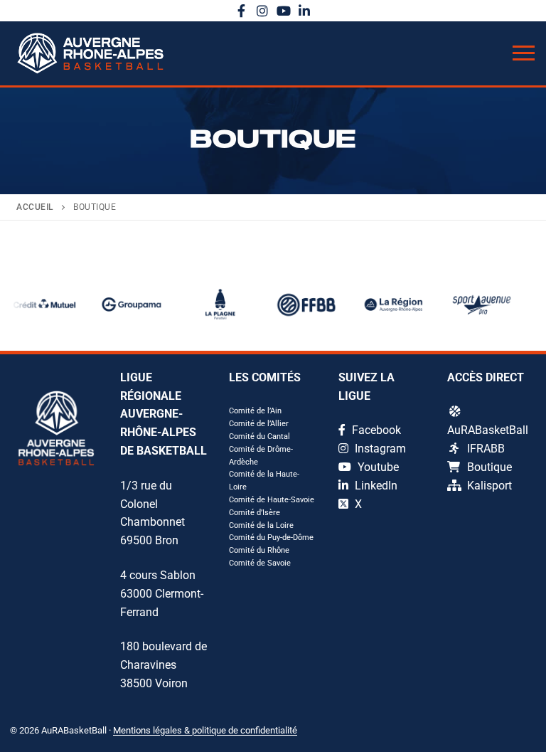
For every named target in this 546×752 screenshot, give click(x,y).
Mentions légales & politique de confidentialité (205, 730)
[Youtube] (283, 10)
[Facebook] (242, 10)
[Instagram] (262, 10)
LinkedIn (374, 485)
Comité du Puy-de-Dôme (271, 537)
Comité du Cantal (259, 436)
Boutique (489, 467)
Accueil (34, 207)
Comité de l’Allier (259, 423)
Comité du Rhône (259, 550)
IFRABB (486, 448)
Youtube (377, 467)
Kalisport (489, 485)
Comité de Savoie (260, 563)
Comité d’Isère (254, 512)
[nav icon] (524, 53)
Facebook (375, 430)
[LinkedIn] (305, 10)
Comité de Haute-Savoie (271, 499)
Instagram (379, 448)
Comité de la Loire (261, 525)
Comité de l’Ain (255, 410)
